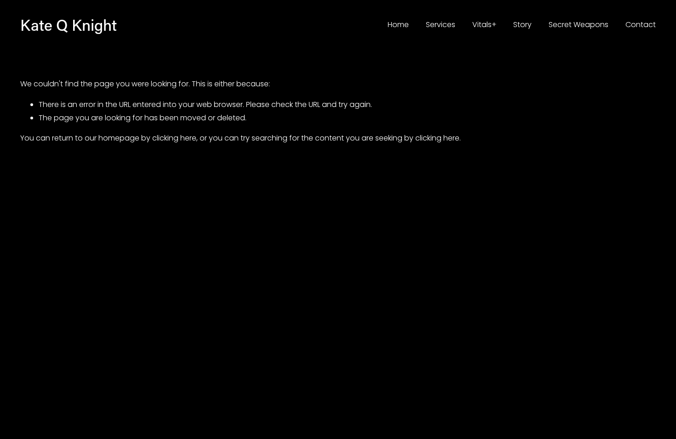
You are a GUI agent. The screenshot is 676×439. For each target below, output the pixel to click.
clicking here (174, 138)
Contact (640, 24)
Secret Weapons (578, 24)
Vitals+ (484, 24)
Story (522, 24)
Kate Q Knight (68, 25)
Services (440, 24)
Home (398, 24)
